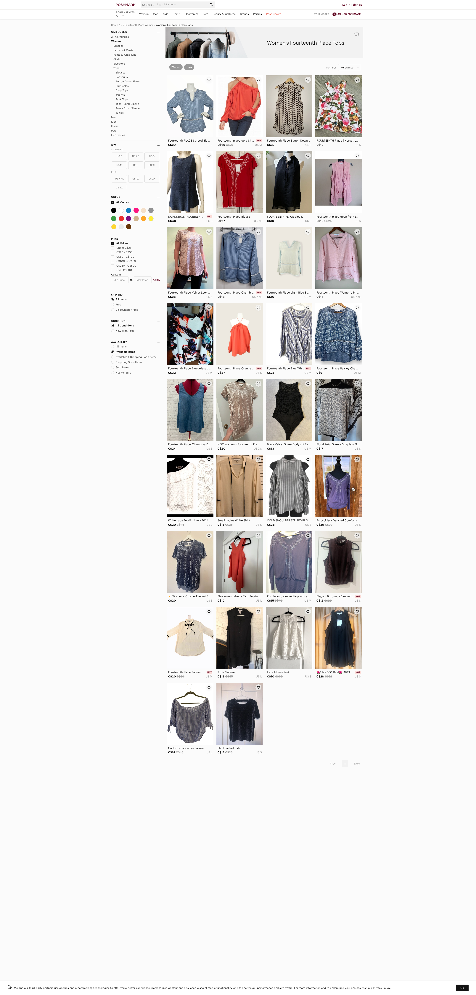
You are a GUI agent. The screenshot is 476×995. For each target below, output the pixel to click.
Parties (257, 14)
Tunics (120, 112)
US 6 (119, 156)
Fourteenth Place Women (139, 25)
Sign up (357, 4)
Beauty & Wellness (224, 14)
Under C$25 (123, 247)
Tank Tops (122, 99)
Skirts (116, 59)
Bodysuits (122, 77)
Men (155, 14)
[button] (149, 5)
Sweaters (119, 63)
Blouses (120, 72)
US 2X (152, 178)
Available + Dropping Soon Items (136, 357)
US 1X (135, 178)
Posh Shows (273, 14)
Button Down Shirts (128, 81)
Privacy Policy (381, 988)
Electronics (191, 14)
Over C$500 (124, 270)
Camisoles (122, 86)
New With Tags (125, 330)
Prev (333, 763)
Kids (165, 14)
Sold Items (122, 367)
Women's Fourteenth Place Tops (174, 25)
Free (118, 304)
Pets (205, 14)
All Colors (122, 202)
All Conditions (125, 325)
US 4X (119, 187)
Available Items (125, 351)
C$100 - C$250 (126, 261)
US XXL (119, 178)
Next (357, 763)
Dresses (118, 45)
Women (144, 14)
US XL (152, 165)
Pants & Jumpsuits (124, 54)
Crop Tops (122, 90)
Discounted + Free (127, 309)
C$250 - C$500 (126, 265)
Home (176, 14)
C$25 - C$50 (124, 252)
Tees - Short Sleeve (128, 108)
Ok (462, 988)
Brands (244, 14)
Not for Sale (123, 372)
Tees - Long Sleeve (127, 103)
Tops (116, 68)
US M (119, 165)
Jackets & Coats (123, 50)
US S (152, 156)
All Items (121, 299)
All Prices (122, 243)
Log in (346, 4)
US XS (135, 156)
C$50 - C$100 (125, 256)
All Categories (120, 37)
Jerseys (120, 95)
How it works (320, 14)
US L (135, 165)
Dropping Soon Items (129, 362)
